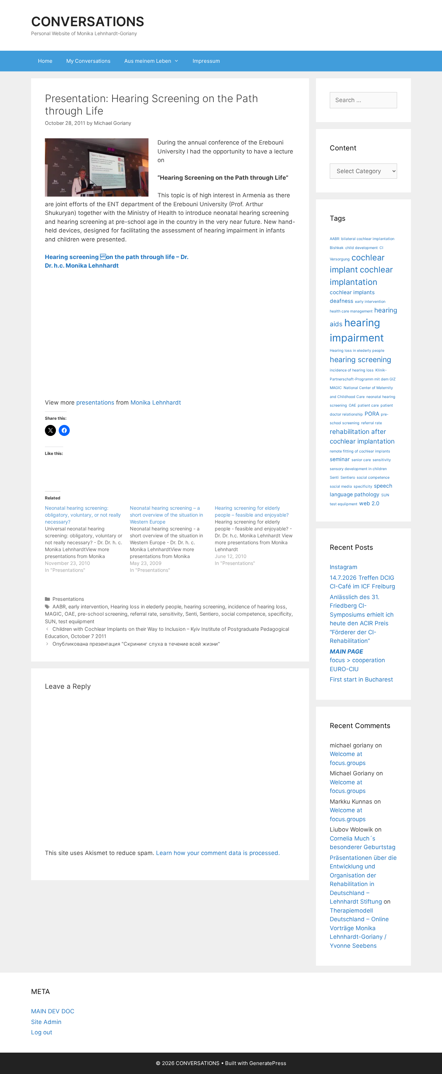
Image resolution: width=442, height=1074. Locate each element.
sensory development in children (358, 469)
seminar (340, 459)
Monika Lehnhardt (156, 402)
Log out (41, 1032)
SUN (50, 621)
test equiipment (76, 621)
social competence (243, 614)
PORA (372, 413)
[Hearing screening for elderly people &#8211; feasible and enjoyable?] (257, 536)
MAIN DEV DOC (52, 1011)
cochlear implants (352, 292)
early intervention (88, 606)
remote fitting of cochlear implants (360, 451)
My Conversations (88, 61)
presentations (95, 402)
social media (341, 486)
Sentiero (209, 614)
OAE (70, 614)
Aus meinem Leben (147, 61)
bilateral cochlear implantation (367, 239)
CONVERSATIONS (87, 21)
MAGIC (53, 614)
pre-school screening (102, 614)
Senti (191, 614)
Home (45, 61)
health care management (351, 311)
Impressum (206, 61)
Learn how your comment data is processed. (218, 852)
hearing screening (204, 606)
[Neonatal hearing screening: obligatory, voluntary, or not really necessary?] (87, 539)
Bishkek (337, 248)
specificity (279, 614)
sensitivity (171, 614)
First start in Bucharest (361, 679)
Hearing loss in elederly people (145, 606)
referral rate (143, 614)
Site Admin (46, 1021)
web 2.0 (369, 503)
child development (361, 248)
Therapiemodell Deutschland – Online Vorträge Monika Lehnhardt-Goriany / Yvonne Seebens (359, 928)
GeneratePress (267, 1063)
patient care (368, 405)
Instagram (343, 567)
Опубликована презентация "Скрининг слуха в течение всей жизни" (136, 644)
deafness (341, 301)
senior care (361, 460)
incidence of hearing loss (257, 606)
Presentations (68, 599)
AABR (59, 606)
